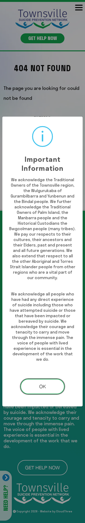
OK (42, 386)
